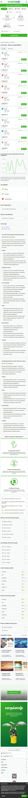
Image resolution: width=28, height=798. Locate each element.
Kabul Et (24, 795)
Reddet (3, 795)
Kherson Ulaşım (6, 229)
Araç (25, 8)
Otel (11, 8)
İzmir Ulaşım (6, 227)
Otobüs (18, 8)
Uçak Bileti (6, 42)
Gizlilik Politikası (4, 790)
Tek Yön (10, 12)
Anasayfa (2, 42)
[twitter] (17, 750)
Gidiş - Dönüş (18, 12)
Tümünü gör (24, 635)
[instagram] (19, 750)
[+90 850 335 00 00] (26, 2)
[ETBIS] (14, 776)
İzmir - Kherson (12, 42)
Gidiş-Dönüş (10, 48)
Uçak (5, 8)
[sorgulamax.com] (14, 1)
